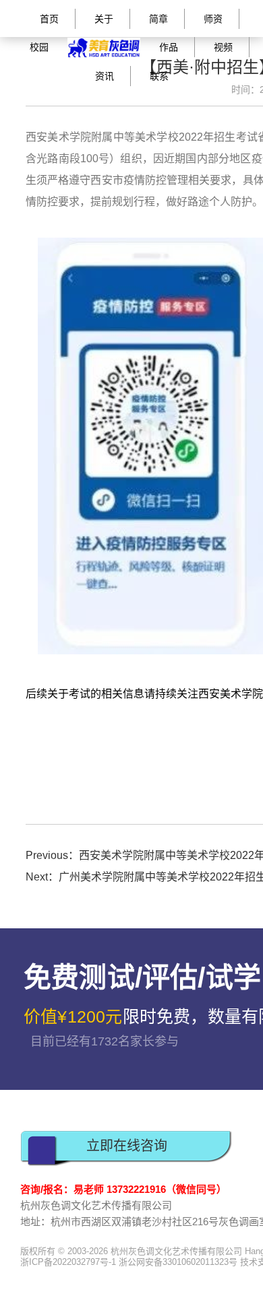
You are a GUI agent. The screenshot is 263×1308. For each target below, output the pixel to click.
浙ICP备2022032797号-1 (68, 1262)
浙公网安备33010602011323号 (178, 1262)
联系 (159, 76)
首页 (49, 18)
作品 (168, 47)
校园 (39, 47)
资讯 (104, 76)
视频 (223, 47)
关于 (103, 18)
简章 (158, 18)
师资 (213, 18)
